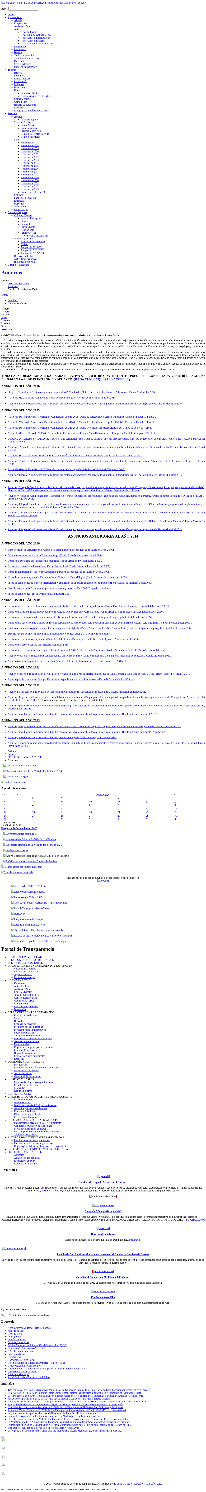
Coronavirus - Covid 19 (33, 192)
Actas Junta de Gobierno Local (36, 34)
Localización (20, 81)
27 (90, 815)
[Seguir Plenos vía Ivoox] (3, 1456)
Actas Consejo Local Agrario (35, 37)
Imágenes (19, 84)
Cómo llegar (20, 101)
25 (33, 815)
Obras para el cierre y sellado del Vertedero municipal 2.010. (38, 644)
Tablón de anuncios (24, 55)
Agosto (100, 794)
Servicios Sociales (23, 122)
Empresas (19, 200)
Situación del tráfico (24, 1032)
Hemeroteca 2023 (30, 189)
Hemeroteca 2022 (30, 186)
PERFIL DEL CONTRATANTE (25, 757)
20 (90, 812)
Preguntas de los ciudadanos (28, 1026)
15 (147, 808)
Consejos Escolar (23, 992)
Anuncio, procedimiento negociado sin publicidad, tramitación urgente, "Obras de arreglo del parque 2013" (62, 737)
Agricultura (20, 206)
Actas (17, 29)
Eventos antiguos (29, 119)
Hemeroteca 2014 (30, 163)
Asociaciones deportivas (33, 241)
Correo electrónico (17, 303)
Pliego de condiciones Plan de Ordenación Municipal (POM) (39, 593)
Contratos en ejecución (25, 1163)
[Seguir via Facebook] (3, 1440)
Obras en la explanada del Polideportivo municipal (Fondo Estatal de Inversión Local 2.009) (54, 560)
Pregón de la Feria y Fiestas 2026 (19, 828)
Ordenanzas (20, 46)
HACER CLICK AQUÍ (53, 1190)
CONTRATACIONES (19, 1093)
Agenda (18, 116)
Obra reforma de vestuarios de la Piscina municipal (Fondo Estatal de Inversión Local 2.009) (55, 555)
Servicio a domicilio (31, 130)
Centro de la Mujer (30, 136)
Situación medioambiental (27, 1035)
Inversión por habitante (25, 1117)
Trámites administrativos (26, 58)
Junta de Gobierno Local (26, 994)
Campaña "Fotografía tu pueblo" (103, 1211)
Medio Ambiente (22, 1102)
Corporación (20, 23)
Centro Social (27, 125)
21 (118, 812)
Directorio (19, 61)
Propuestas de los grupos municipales (33, 1038)
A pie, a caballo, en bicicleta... (36, 96)
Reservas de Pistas (23, 256)
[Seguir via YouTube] (3, 1448)
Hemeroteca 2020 (30, 180)
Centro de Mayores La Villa (35, 133)
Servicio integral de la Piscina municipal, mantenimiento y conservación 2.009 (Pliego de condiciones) (59, 588)
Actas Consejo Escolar (32, 40)
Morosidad (19, 1088)
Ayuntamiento (15, 17)
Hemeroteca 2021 (30, 183)
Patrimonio (19, 75)
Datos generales (22, 78)
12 (62, 808)
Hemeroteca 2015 (30, 165)
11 (33, 808)
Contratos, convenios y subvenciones (33, 1125)
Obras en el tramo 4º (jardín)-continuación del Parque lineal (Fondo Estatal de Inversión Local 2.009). (59, 566)
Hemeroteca (27, 142)
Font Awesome (81, 1489)
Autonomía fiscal (23, 1073)
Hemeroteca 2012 (30, 157)
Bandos (18, 52)
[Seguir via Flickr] (3, 1465)
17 (5, 812)
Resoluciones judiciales (26, 1006)
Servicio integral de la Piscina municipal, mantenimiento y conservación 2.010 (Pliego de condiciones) (59, 633)
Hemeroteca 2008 (30, 145)
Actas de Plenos (29, 32)
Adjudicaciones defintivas (27, 1157)
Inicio (11, 14)
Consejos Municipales (25, 1050)
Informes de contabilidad (26, 1070)
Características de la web (26, 1015)
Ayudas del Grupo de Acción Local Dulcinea (103, 1182)
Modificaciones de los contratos (30, 1128)
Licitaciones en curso (25, 1160)
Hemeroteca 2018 (30, 174)
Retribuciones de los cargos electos (32, 1140)
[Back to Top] (2, 1437)
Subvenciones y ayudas (26, 1134)
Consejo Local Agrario (25, 997)
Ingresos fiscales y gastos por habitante (33, 1082)
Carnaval (25, 224)
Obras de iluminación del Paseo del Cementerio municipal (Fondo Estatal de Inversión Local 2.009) (58, 571)
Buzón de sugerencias (25, 1053)
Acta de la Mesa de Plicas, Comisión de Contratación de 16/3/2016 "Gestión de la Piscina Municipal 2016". (62, 397)
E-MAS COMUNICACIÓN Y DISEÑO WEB (138, 1483)
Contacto (18, 195)
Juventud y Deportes (24, 238)
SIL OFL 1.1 (110, 1489)
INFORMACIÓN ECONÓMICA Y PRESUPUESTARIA (38, 1149)
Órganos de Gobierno (25, 968)
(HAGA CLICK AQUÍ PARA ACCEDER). (102, 379)
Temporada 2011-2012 (32, 250)
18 (33, 812)
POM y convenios (23, 1099)
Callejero (18, 107)
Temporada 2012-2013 (32, 253)
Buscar (4, 8)
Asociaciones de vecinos (26, 1041)
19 (62, 812)
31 (5, 819)
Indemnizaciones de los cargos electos (33, 1143)
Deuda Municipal (23, 1090)
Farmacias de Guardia (25, 197)
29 (147, 815)
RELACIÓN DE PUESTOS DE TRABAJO (31, 960)
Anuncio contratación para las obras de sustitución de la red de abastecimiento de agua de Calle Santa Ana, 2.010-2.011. (68, 661)
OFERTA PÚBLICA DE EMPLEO (26, 962)
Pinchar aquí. (134, 1239)
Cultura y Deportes (17, 212)
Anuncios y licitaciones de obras (30, 1108)
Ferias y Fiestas (28, 232)
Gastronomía (20, 87)
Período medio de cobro (26, 1085)
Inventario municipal (24, 977)
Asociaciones (27, 229)
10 (5, 808)
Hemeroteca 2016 (30, 168)
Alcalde (18, 20)
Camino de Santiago (31, 93)
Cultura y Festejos (23, 215)
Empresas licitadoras (24, 1111)
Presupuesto (20, 49)
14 (118, 808)
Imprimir (13, 300)
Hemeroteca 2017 (30, 171)
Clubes (24, 244)
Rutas (17, 90)
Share (4, 317)
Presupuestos (20, 1064)
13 (90, 808)
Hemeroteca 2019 (30, 177)
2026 (107, 794)
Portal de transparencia (25, 66)
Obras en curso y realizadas (28, 1114)
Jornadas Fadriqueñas (31, 218)
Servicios (12, 113)
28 (118, 815)
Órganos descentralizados (27, 971)
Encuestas (19, 1058)
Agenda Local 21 (23, 974)
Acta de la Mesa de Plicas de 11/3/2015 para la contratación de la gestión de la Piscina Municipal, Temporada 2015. (66, 469)
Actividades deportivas (25, 259)
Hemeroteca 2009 (30, 148)
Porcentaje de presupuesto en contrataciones (36, 1131)
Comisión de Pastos (24, 1000)
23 (175, 812)
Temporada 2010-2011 (32, 247)
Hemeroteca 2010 (30, 151)
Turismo (12, 69)
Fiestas (24, 221)
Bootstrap (5, 1489)
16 (175, 808)
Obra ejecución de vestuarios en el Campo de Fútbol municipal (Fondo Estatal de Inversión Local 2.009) (61, 549)
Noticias (18, 139)
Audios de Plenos (23, 26)
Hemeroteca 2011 (29, 154)
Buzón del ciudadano (18, 264)
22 (147, 812)
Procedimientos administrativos (30, 1029)
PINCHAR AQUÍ (195, 1219)
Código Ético (21, 1003)
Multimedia (20, 1009)
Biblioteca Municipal (24, 261)
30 (175, 815)
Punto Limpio (21, 209)
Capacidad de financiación (27, 1076)
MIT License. (69, 1489)
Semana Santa (28, 227)
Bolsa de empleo (29, 128)
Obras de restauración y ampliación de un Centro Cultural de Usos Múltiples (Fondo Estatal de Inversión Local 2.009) (67, 577)
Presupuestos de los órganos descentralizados (37, 1067)
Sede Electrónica (22, 64)
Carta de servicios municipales (29, 1056)
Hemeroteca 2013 (30, 160)
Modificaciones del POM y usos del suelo (35, 1105)
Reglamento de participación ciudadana (34, 1047)
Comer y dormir (22, 98)
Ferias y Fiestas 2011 (37, 235)
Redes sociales (21, 1044)
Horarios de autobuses (103, 1234)
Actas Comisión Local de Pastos (37, 43)
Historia (18, 72)
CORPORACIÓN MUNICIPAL (25, 957)
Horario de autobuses (25, 104)
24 (5, 815)
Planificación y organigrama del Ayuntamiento (37, 1122)
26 (62, 815)
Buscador (19, 203)
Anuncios (11, 272)
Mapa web (19, 1018)
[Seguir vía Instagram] (3, 1473)
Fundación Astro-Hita (103, 1297)
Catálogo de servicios (25, 1024)
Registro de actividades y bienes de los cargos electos (41, 1146)
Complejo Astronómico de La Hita (31, 110)
